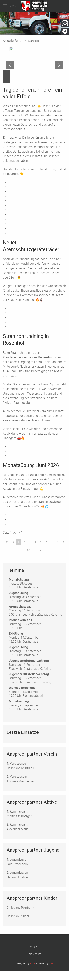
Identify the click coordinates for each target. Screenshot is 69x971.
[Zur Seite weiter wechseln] (34, 550)
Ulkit (51, 963)
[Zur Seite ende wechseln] (40, 550)
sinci (32, 963)
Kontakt (32, 946)
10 (28, 550)
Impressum (34, 954)
